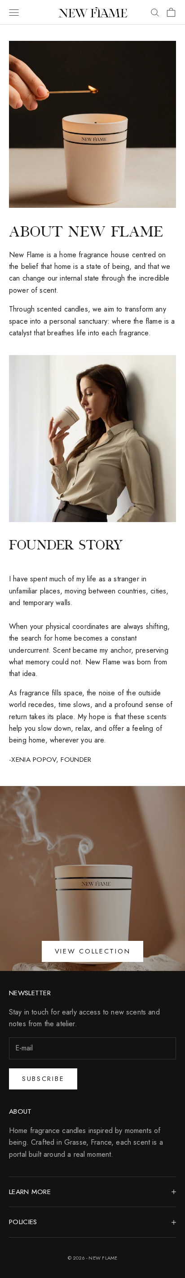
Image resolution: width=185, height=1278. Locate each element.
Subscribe (43, 1079)
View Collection (93, 951)
